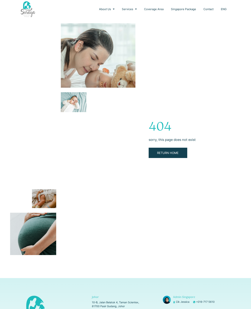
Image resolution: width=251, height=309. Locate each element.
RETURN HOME (168, 153)
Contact (208, 9)
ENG (224, 9)
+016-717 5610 (205, 301)
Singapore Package (183, 9)
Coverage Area (154, 9)
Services (127, 9)
